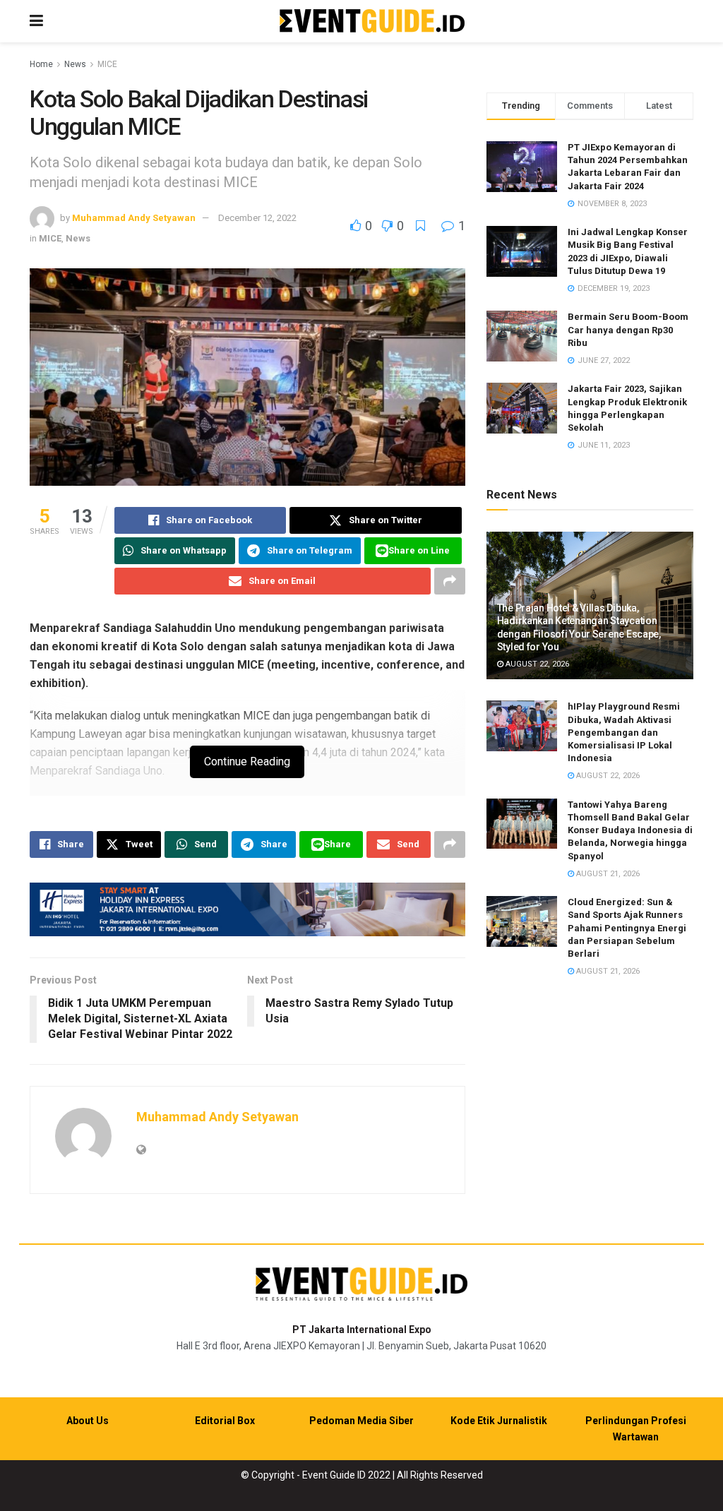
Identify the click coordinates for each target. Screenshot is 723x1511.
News (75, 64)
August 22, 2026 (536, 664)
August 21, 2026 (607, 873)
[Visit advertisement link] (247, 909)
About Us (87, 1420)
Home (41, 64)
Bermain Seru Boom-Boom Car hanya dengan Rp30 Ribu (628, 329)
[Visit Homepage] (372, 21)
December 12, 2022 (257, 218)
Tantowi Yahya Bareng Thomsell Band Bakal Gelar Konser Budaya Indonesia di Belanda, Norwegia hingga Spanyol (630, 830)
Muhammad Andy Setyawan (134, 218)
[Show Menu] (36, 21)
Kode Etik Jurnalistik (498, 1420)
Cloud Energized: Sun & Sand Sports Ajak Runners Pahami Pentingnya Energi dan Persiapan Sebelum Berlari (627, 928)
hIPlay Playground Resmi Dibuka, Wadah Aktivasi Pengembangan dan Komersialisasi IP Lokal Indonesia (624, 732)
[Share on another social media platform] (449, 581)
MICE (107, 64)
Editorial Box (225, 1420)
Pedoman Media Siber (361, 1420)
